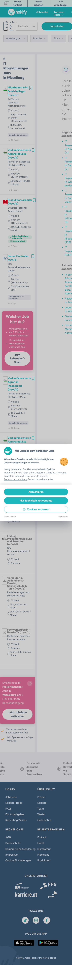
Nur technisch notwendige (36, 500)
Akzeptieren (36, 491)
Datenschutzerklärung (15, 479)
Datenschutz (10, 516)
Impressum (63, 516)
